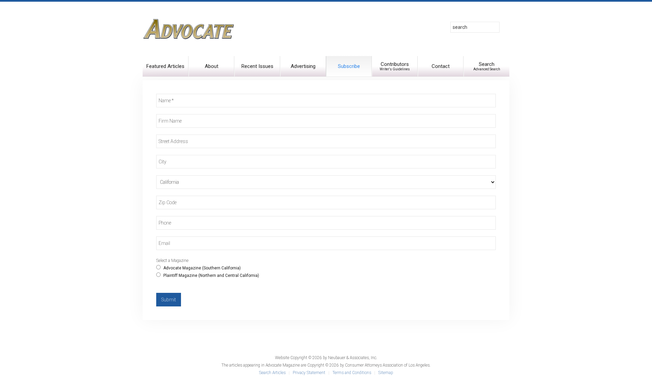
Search (486, 66)
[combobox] (475, 27)
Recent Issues (257, 66)
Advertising (303, 66)
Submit (168, 299)
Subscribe (349, 66)
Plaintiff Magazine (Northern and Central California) (210, 275)
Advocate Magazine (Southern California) (201, 268)
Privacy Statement (309, 372)
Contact (441, 66)
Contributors (395, 66)
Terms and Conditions (351, 372)
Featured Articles (165, 66)
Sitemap (385, 372)
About (211, 66)
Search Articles (272, 372)
